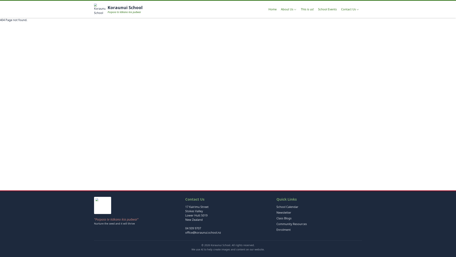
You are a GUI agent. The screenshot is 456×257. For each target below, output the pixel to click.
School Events (327, 9)
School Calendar (287, 207)
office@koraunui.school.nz (203, 233)
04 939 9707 (193, 228)
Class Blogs (284, 218)
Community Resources (291, 224)
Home (272, 9)
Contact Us (348, 9)
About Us (287, 9)
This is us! (307, 9)
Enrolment (283, 230)
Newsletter (283, 213)
